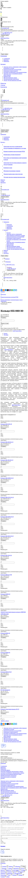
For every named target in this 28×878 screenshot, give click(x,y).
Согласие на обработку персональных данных (11, 835)
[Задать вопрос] (2, 325)
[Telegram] (4, 89)
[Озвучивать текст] (1, 23)
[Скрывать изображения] (1, 20)
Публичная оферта (5, 770)
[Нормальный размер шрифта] (2, 4)
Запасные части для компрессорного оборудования (14, 787)
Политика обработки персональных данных (12, 771)
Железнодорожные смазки (10, 77)
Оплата (5, 333)
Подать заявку (4, 54)
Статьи (3, 85)
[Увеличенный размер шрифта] (2, 6)
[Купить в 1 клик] (2, 418)
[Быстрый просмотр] (2, 416)
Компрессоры (7, 76)
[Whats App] (4, 91)
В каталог (3, 863)
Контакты (4, 87)
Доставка (6, 334)
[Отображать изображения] (1, 18)
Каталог (3, 64)
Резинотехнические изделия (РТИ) (12, 69)
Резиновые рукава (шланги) (11, 71)
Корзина (3, 846)
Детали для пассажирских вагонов (12, 80)
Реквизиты (6, 61)
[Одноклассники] (3, 290)
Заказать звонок (5, 35)
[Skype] (14, 290)
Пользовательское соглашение (8, 777)
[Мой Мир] (6, 290)
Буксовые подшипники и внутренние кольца (15, 72)
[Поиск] (2, 95)
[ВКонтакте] (1, 290)
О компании (7, 58)
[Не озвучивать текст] (1, 25)
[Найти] (2, 106)
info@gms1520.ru (5, 38)
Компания (4, 56)
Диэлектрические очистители (11, 79)
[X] (8, 290)
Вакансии (6, 60)
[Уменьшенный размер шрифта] (1, 2)
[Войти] (1, 97)
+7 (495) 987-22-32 (7, 32)
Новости (3, 83)
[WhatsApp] (12, 290)
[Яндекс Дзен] (4, 92)
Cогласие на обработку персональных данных (12, 772)
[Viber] (10, 290)
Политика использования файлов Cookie (11, 774)
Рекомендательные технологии (8, 775)
